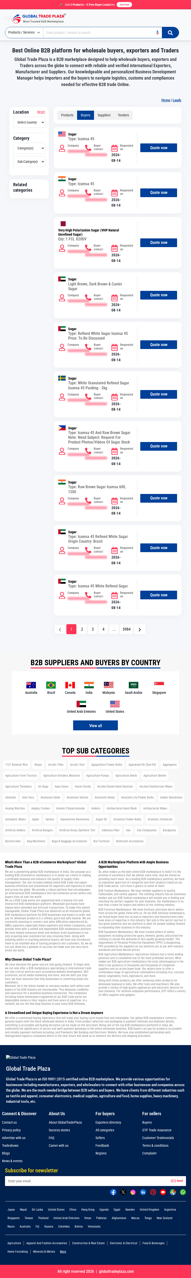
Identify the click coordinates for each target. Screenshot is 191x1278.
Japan (11, 1209)
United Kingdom (149, 1209)
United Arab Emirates (66, 1218)
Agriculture (14, 1243)
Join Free (124, 4)
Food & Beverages (153, 1243)
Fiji (37, 1226)
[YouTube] (163, 1192)
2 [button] (82, 629)
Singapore (13, 1218)
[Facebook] (113, 1192)
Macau (135, 1218)
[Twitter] (123, 1192)
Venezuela (94, 1226)
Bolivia (79, 1226)
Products (67, 115)
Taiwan (29, 1218)
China (72, 1209)
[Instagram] (133, 1192)
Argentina (170, 1209)
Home (165, 100)
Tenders (123, 115)
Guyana (48, 1226)
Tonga (148, 1218)
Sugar (72, 134)
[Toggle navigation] (8, 18)
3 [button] (93, 629)
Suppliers (104, 115)
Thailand (43, 1218)
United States (56, 1209)
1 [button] (71, 629)
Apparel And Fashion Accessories (46, 1243)
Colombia (64, 1226)
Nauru (11, 1226)
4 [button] (103, 629)
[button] (139, 629)
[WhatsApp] (183, 1192)
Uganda (104, 1209)
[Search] (170, 32)
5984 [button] (127, 629)
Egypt (117, 1209)
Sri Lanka (37, 1209)
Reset (41, 112)
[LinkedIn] (143, 1192)
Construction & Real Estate (88, 1243)
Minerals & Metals (44, 1251)
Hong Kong (88, 1209)
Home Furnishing (17, 1251)
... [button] (114, 629)
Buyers (85, 115)
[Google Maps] (173, 1192)
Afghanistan (119, 1218)
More (63, 1251)
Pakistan (101, 1218)
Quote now (158, 147)
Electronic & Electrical (123, 1243)
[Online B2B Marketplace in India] (42, 18)
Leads (177, 100)
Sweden (130, 1209)
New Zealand (164, 1218)
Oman (87, 1218)
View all (95, 725)
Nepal (23, 1209)
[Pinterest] (153, 1192)
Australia (25, 1226)
